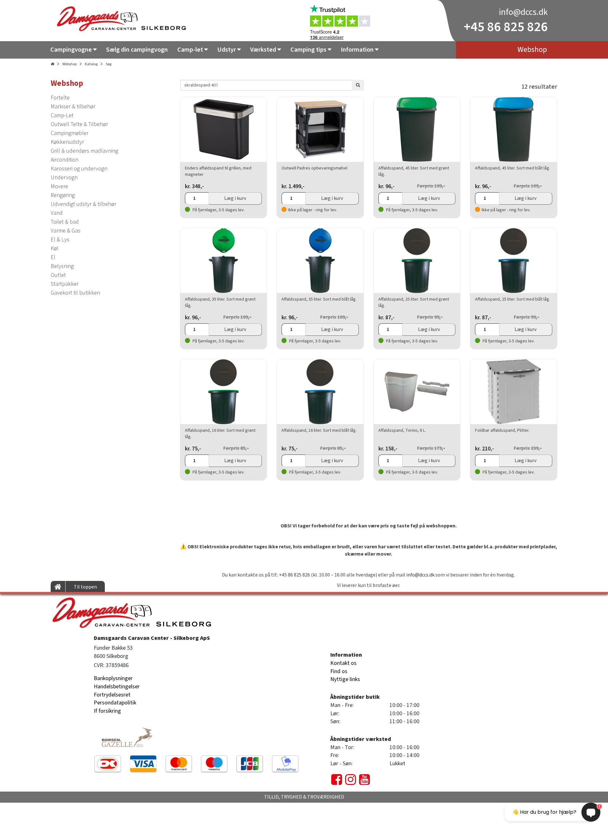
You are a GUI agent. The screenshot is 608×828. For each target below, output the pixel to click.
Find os (338, 671)
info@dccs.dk (523, 12)
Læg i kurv (235, 198)
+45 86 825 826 (506, 26)
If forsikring (107, 711)
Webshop (69, 64)
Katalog (91, 64)
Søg (108, 64)
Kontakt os (343, 663)
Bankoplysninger (113, 678)
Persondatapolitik (115, 703)
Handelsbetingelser (117, 687)
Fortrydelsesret (112, 695)
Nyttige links (345, 679)
